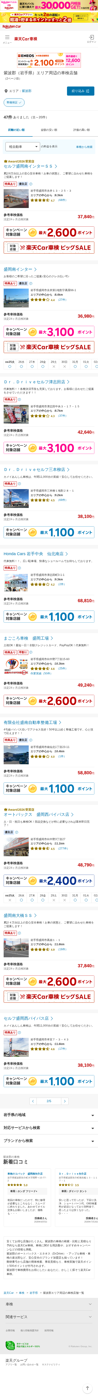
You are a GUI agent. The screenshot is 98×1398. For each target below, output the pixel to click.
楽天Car (9, 1292)
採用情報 (49, 1330)
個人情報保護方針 (30, 1330)
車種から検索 (84, 146)
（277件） (63, 848)
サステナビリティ (51, 1364)
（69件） (62, 500)
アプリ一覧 (11, 1364)
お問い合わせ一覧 (29, 1364)
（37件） (62, 415)
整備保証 (12, 102)
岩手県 (34, 1292)
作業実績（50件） (42, 673)
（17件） (62, 1048)
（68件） (62, 200)
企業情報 (10, 1330)
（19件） (62, 949)
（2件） (61, 584)
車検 (21, 1292)
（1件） (61, 756)
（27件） (62, 299)
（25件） (62, 668)
